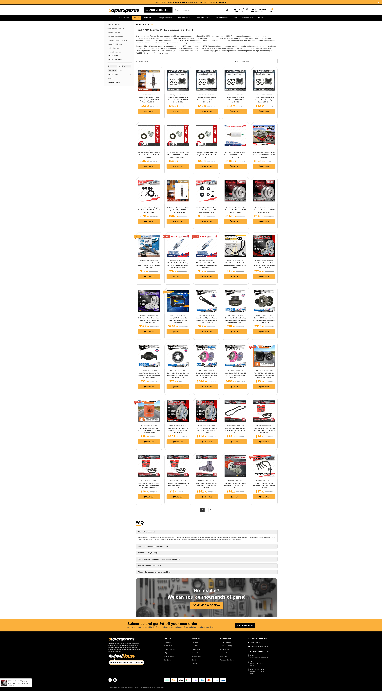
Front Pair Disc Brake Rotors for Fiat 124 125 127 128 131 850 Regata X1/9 (178, 430)
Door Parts (169, 51)
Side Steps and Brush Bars (178, 40)
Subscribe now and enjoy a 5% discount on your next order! (191, 2)
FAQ (165, 653)
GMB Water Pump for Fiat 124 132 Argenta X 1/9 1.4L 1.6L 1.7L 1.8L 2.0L (235, 485)
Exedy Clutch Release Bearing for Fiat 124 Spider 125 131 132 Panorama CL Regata (235, 320)
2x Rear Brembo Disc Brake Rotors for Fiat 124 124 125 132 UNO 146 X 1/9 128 (264, 210)
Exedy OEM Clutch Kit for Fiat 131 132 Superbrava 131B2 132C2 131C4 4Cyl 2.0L (264, 320)
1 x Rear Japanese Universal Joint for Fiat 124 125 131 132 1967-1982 (235, 100)
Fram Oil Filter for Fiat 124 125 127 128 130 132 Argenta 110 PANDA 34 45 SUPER (264, 375)
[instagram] (115, 680)
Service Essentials (184, 17)
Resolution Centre (169, 649)
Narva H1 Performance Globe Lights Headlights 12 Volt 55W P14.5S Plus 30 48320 (149, 100)
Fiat (143, 24)
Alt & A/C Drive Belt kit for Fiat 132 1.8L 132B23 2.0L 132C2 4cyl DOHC (235, 265)
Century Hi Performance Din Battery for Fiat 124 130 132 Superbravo (177, 320)
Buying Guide (196, 649)
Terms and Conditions (227, 660)
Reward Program (247, 17)
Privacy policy (224, 656)
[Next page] (211, 510)
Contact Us (195, 653)
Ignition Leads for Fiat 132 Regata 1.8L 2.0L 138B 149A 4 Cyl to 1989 (264, 485)
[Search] (227, 10)
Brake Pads (158, 40)
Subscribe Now (245, 625)
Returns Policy (224, 649)
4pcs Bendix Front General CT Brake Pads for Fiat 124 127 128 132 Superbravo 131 (149, 265)
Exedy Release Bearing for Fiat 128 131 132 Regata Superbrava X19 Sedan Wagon (149, 375)
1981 (152, 24)
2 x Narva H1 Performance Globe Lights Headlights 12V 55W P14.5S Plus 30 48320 (178, 210)
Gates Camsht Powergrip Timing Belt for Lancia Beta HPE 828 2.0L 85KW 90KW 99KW (149, 485)
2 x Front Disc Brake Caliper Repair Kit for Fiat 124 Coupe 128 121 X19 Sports (149, 210)
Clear (120, 70)
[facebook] (110, 680)
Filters (190, 51)
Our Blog (195, 645)
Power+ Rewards (225, 642)
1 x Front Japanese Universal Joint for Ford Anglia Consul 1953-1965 (206, 100)
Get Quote (167, 660)
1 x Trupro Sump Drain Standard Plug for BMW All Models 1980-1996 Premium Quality (178, 155)
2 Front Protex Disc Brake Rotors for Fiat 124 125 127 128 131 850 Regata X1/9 (264, 155)
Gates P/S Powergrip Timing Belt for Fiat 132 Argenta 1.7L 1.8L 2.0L (178, 485)
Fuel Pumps (179, 51)
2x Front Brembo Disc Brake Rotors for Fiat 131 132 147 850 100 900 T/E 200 (235, 210)
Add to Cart (150, 111)
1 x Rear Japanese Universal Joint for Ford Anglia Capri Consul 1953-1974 (264, 100)
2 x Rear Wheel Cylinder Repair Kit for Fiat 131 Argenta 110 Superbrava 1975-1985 (206, 210)
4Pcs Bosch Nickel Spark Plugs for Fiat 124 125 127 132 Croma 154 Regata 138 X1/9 (177, 265)
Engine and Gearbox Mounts (152, 51)
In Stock (110, 78)
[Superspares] (123, 10)
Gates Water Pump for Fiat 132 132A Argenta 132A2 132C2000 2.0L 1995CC (206, 485)
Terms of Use (224, 653)
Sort (236, 61)
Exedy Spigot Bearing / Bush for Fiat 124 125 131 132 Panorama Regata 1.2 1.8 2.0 (178, 375)
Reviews (260, 17)
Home (138, 24)
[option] (191, 2)
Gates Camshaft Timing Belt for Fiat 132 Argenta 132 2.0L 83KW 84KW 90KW (264, 430)
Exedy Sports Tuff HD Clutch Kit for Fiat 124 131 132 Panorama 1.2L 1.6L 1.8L (206, 375)
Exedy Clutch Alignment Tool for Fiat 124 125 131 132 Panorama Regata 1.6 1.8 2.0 (207, 320)
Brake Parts (148, 17)
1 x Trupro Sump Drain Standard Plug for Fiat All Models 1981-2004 (206, 155)
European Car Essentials (203, 17)
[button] (124, 18)
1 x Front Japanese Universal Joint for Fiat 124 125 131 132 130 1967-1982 (178, 100)
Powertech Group (158, 687)
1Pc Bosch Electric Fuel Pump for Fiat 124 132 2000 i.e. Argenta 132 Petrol (235, 155)
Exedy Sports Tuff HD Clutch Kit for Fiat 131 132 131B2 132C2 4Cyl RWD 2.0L (235, 375)
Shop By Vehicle (169, 656)
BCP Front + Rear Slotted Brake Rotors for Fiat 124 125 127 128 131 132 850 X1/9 (149, 320)
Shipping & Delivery (226, 645)
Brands (235, 17)
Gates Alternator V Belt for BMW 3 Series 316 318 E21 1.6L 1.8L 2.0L (235, 430)
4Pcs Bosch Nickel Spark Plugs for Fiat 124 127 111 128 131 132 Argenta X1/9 (206, 265)
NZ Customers (196, 656)
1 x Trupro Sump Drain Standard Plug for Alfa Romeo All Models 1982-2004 (149, 155)
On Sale (136, 17)
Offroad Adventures (222, 17)
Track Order (168, 645)
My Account (167, 642)
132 (147, 24)
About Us (195, 642)
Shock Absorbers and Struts (252, 38)
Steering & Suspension (165, 17)
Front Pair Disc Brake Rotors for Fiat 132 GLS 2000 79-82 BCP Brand (206, 430)
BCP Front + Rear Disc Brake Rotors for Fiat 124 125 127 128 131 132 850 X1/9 (264, 265)
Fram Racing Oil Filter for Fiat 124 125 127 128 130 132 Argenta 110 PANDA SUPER (149, 430)
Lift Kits (149, 40)
